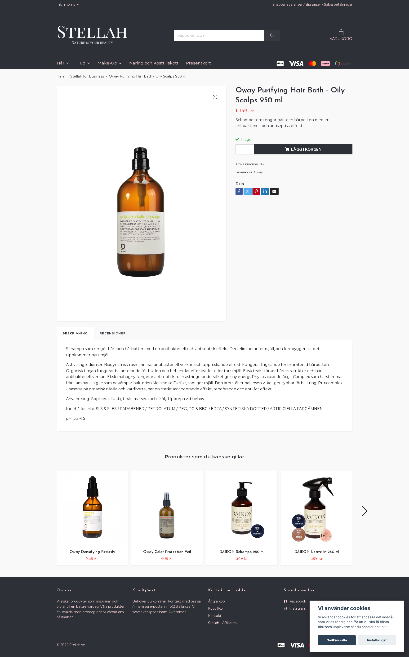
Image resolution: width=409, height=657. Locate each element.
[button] (364, 514)
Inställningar (377, 640)
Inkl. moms (66, 4)
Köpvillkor (216, 612)
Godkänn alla (337, 640)
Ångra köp (216, 605)
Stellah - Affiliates (222, 627)
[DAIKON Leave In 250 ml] (316, 511)
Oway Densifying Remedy (92, 555)
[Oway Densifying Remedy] (92, 511)
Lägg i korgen (306, 153)
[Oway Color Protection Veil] (167, 511)
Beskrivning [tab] (75, 337)
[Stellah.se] (95, 37)
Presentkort (198, 66)
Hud (80, 66)
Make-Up (107, 66)
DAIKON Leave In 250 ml (316, 555)
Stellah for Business (87, 80)
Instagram (297, 612)
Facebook (297, 605)
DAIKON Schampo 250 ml (241, 555)
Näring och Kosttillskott (153, 66)
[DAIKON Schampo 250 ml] (241, 511)
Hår (60, 66)
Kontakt (214, 619)
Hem (61, 80)
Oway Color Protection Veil (167, 555)
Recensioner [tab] (113, 337)
